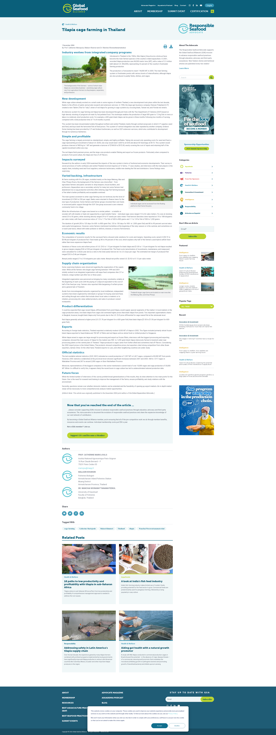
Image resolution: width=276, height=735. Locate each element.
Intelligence (183, 253)
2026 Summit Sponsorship (196, 148)
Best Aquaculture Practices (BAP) (77, 709)
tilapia (131, 528)
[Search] (211, 77)
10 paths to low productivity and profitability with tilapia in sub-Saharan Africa (88, 584)
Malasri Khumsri (106, 528)
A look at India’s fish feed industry (141, 581)
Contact (183, 5)
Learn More (184, 68)
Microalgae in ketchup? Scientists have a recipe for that (196, 339)
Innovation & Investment (188, 322)
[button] (165, 47)
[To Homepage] (75, 8)
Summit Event (176, 11)
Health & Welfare (186, 268)
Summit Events (70, 721)
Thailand (121, 528)
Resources (68, 703)
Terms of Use (105, 732)
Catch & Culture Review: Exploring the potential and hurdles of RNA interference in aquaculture (188, 273)
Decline (177, 726)
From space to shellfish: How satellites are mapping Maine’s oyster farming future (188, 258)
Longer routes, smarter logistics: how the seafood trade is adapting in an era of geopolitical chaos (188, 288)
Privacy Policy (172, 713)
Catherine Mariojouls (87, 528)
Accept (159, 726)
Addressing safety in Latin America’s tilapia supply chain (86, 649)
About (138, 11)
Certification (199, 11)
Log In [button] (209, 5)
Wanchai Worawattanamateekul (151, 528)
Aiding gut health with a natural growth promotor (145, 649)
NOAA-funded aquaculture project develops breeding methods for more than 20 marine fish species (195, 326)
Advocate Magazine (148, 5)
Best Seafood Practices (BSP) (77, 716)
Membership (155, 11)
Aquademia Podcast (165, 5)
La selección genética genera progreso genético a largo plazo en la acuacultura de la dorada (196, 375)
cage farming (69, 528)
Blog (176, 5)
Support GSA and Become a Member (87, 435)
